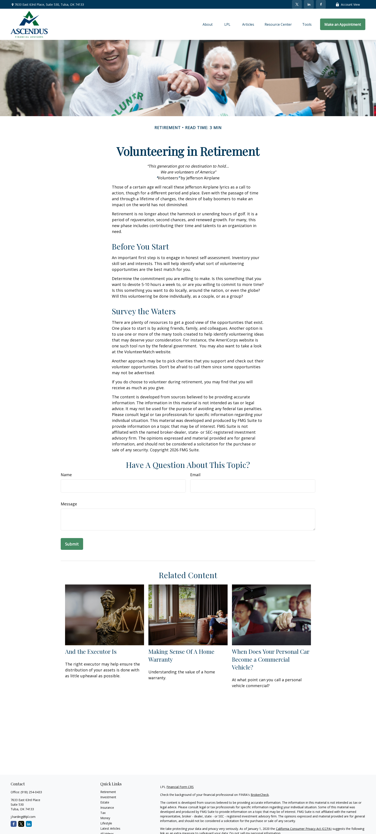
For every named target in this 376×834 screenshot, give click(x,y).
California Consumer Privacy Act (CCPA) (304, 829)
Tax (103, 813)
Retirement (108, 792)
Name (66, 474)
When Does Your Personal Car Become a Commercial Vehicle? (270, 659)
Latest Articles (110, 828)
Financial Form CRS (180, 787)
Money (105, 818)
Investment (108, 797)
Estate (104, 802)
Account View (350, 4)
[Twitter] (297, 4)
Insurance (107, 807)
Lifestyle (106, 823)
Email (195, 474)
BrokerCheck (260, 795)
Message (69, 503)
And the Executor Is (91, 651)
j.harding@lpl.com (23, 817)
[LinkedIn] (309, 4)
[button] (208, 24)
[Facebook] (321, 4)
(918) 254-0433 (31, 792)
